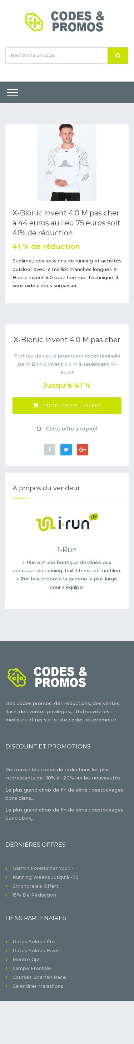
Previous (16, 162)
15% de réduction (34, 895)
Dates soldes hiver (36, 950)
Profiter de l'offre (72, 405)
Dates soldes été (34, 941)
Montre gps (27, 959)
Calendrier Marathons (38, 986)
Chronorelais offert (35, 886)
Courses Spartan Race (39, 977)
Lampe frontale (32, 968)
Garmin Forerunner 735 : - (43, 868)
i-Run (67, 550)
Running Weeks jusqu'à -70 (46, 877)
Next (118, 162)
